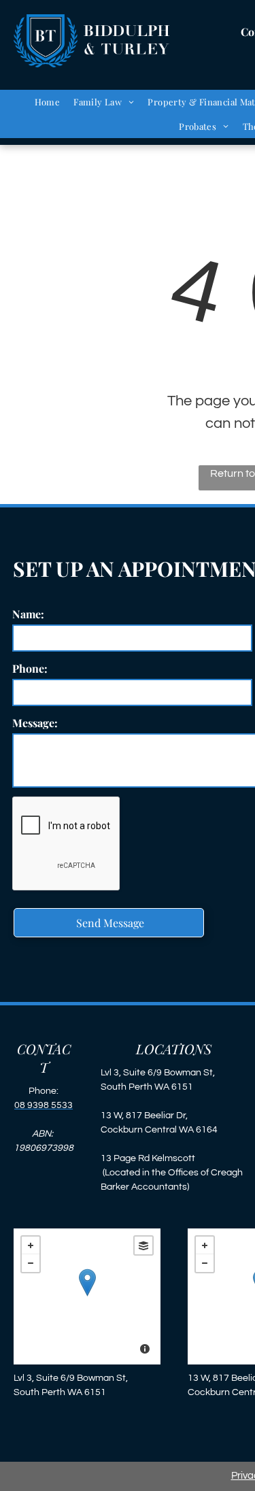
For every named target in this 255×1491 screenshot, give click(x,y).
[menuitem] (47, 102)
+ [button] (30, 1245)
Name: (28, 614)
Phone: (30, 668)
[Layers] (143, 1245)
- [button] (30, 1263)
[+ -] (87, 1296)
